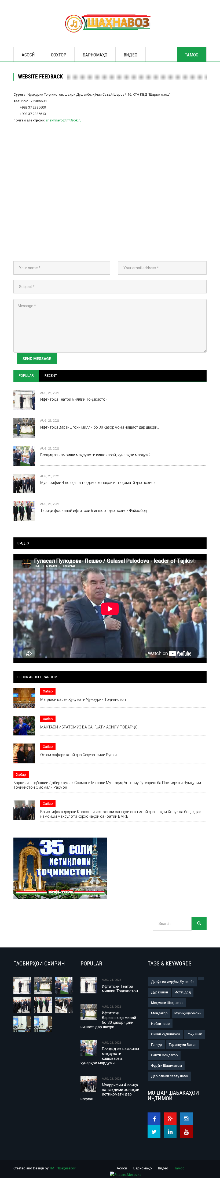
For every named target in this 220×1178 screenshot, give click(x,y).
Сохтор (58, 55)
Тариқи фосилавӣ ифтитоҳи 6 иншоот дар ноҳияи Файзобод (93, 510)
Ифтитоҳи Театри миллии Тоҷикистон (74, 399)
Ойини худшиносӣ (165, 1034)
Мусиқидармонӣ (187, 1013)
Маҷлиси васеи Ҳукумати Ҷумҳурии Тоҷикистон (83, 699)
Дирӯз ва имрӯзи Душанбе (172, 982)
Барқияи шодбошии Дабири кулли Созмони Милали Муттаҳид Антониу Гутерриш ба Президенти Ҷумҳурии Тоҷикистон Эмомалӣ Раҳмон (107, 785)
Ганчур (156, 1045)
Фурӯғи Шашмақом (166, 1066)
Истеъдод (183, 992)
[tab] (26, 376)
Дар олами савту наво (169, 1076)
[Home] (110, 24)
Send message (37, 359)
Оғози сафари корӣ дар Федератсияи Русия (78, 755)
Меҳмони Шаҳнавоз (167, 1003)
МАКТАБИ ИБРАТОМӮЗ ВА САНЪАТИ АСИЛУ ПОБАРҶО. (89, 727)
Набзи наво (160, 1024)
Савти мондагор (164, 1055)
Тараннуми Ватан (182, 1045)
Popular (26, 375)
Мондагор (159, 1013)
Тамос (191, 55)
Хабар (48, 691)
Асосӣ (28, 55)
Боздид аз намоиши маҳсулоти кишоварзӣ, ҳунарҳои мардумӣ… (96, 455)
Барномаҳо (95, 55)
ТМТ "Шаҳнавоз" (62, 1168)
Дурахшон (159, 992)
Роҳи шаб (194, 1034)
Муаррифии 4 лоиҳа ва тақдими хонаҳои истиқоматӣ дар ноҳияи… (99, 482)
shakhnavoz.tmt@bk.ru (64, 120)
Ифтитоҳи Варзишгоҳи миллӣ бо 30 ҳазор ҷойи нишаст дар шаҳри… (100, 427)
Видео (130, 55)
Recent (51, 375)
